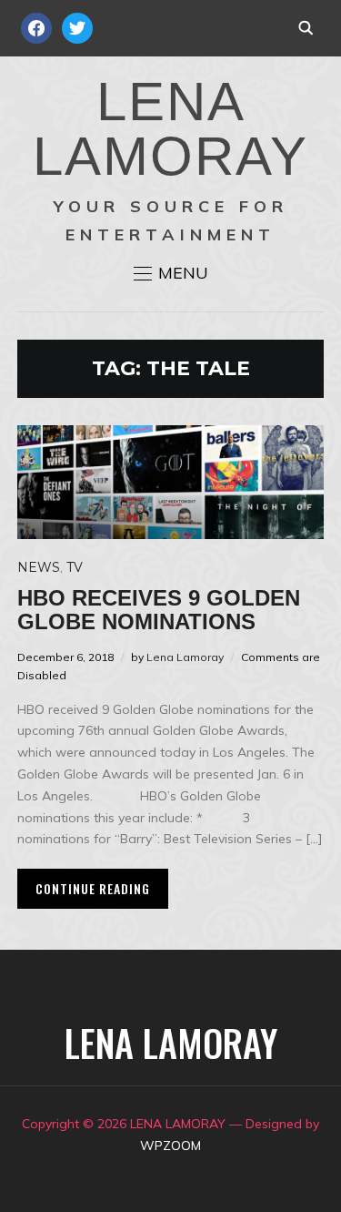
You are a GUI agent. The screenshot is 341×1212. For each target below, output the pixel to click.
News (38, 567)
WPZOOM (170, 1145)
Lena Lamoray (185, 657)
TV (74, 567)
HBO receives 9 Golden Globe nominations (158, 610)
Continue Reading (92, 888)
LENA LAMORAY (170, 129)
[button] (171, 273)
